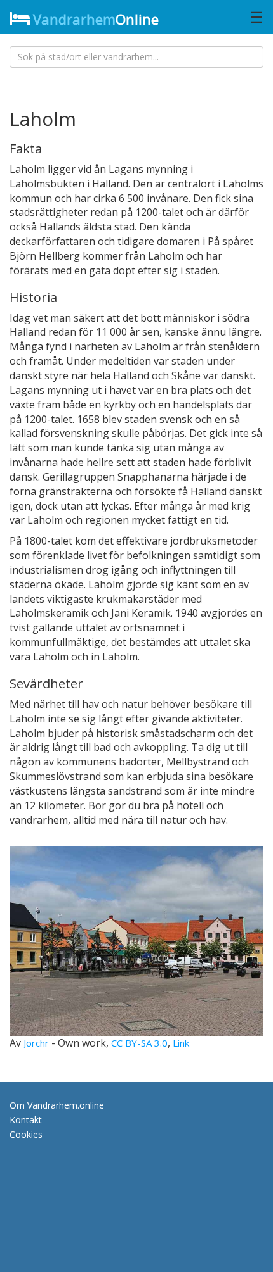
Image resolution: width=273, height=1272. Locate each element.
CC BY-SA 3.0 (139, 1042)
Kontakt (26, 1120)
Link (181, 1042)
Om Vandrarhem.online (57, 1105)
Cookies (26, 1134)
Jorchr (36, 1042)
